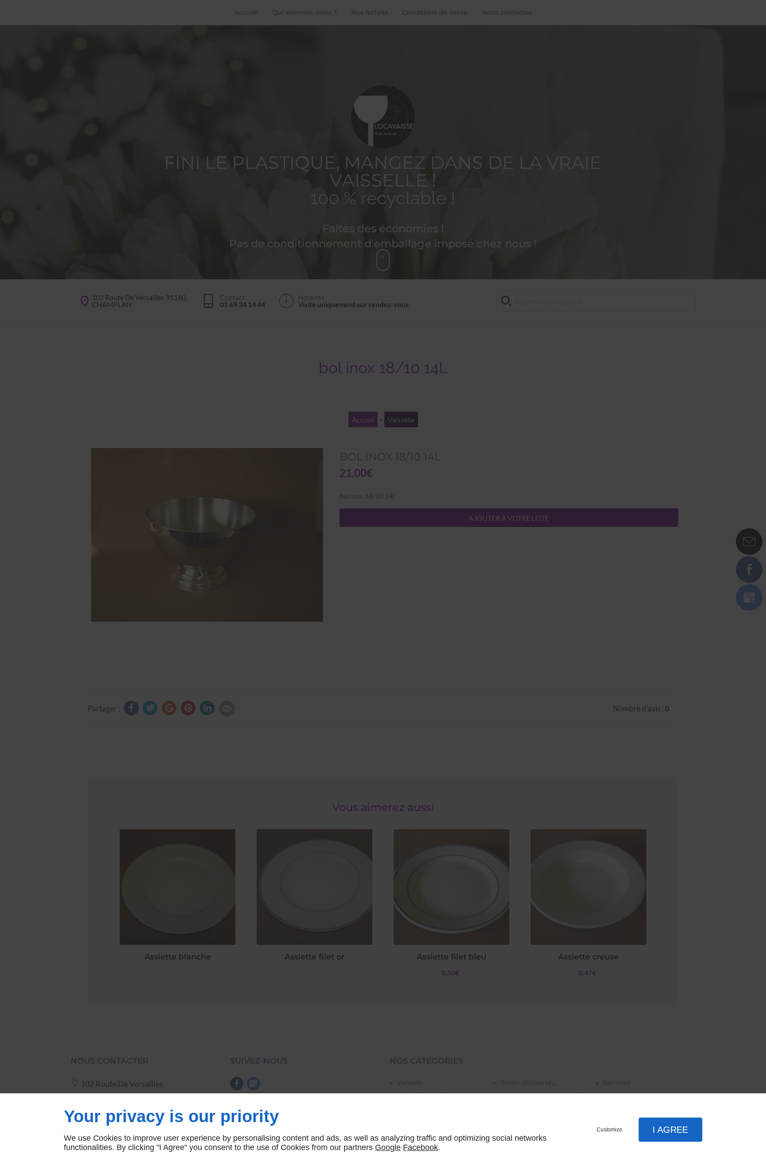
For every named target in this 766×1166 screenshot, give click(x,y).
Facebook (420, 1147)
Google (388, 1147)
